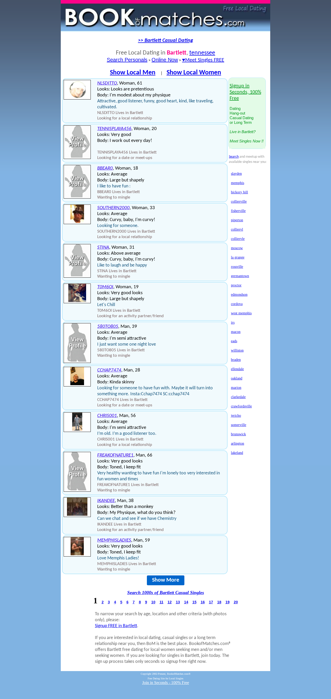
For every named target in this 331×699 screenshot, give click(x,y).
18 (219, 602)
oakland (236, 378)
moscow (237, 248)
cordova (237, 304)
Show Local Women (194, 72)
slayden (236, 174)
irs (233, 322)
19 (227, 602)
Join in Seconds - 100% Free (165, 682)
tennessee (202, 53)
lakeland (237, 453)
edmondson (239, 295)
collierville (239, 201)
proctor (236, 285)
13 (178, 602)
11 (161, 602)
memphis (237, 183)
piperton (237, 220)
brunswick (238, 434)
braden (236, 360)
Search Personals (127, 60)
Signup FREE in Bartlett (116, 626)
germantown (240, 276)
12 (170, 602)
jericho (236, 415)
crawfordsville (241, 406)
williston (237, 350)
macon (235, 332)
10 (153, 602)
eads (234, 341)
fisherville (238, 211)
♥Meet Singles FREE (203, 60)
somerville (238, 425)
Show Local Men (132, 72)
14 (186, 602)
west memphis (241, 313)
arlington (237, 443)
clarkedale (238, 397)
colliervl (237, 229)
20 (236, 602)
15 (194, 602)
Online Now (165, 60)
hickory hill (239, 192)
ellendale (237, 369)
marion (236, 388)
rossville (237, 267)
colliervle (238, 239)
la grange (237, 257)
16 (203, 602)
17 (211, 602)
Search (234, 157)
